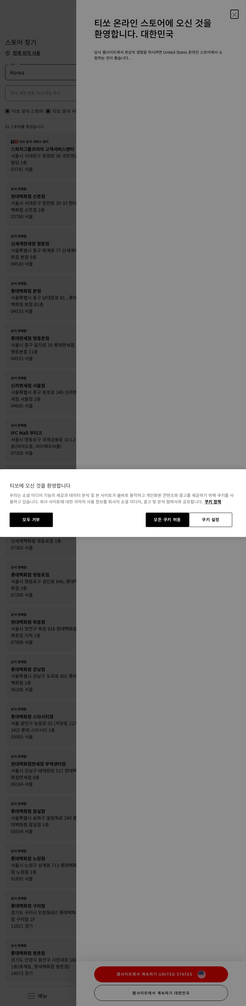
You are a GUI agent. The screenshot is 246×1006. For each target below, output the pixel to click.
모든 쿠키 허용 (167, 520)
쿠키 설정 (210, 520)
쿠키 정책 (213, 502)
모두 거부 (31, 520)
